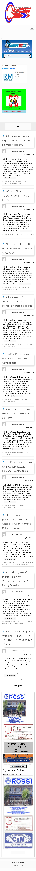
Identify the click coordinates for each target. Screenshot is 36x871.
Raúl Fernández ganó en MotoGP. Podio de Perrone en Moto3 (17, 413)
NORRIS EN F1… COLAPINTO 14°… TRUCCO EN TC (16, 195)
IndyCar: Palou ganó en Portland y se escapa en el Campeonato (16, 358)
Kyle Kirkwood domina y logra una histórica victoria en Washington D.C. (17, 140)
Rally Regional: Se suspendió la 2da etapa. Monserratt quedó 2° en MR (17, 301)
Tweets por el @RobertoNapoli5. (13, 774)
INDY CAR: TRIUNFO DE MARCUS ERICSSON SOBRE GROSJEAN (17, 248)
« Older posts (17, 686)
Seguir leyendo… (10, 178)
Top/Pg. (18, 852)
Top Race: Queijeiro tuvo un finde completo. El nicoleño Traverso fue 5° (17, 466)
